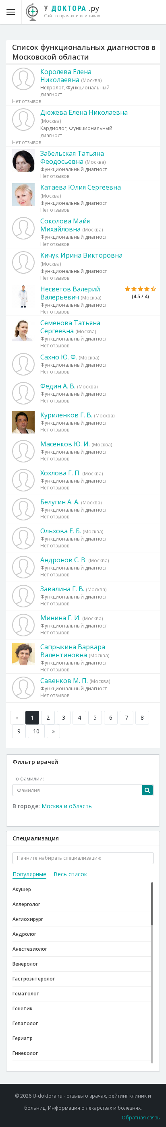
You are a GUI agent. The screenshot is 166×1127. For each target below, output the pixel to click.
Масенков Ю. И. (65, 444)
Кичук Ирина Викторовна (81, 255)
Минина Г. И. (60, 617)
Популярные (29, 874)
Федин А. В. (57, 386)
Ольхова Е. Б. (60, 530)
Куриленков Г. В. (66, 415)
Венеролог (25, 963)
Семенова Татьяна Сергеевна (70, 326)
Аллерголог (26, 904)
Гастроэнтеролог (33, 978)
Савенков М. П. (64, 680)
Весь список (70, 874)
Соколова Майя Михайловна (65, 225)
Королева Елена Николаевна (65, 75)
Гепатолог (25, 1023)
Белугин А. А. (59, 501)
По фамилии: (28, 778)
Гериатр (22, 1038)
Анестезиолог (29, 948)
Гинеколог (25, 1053)
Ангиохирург (27, 919)
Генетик (22, 1008)
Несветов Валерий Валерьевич (70, 293)
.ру (72, 11)
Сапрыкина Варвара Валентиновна (72, 650)
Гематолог (25, 993)
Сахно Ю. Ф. (58, 357)
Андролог (24, 934)
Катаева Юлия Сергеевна (80, 187)
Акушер (21, 889)
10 (36, 731)
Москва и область (67, 806)
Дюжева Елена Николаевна (84, 112)
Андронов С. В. (63, 559)
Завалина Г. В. (62, 588)
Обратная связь (141, 1117)
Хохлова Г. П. (60, 473)
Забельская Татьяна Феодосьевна (72, 157)
